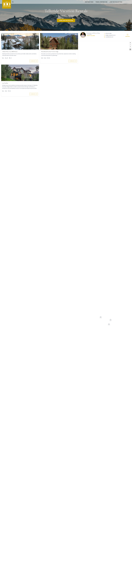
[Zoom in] (130, 43)
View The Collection (66, 20)
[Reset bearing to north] (130, 47)
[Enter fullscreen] (130, 49)
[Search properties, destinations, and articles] (12, 2)
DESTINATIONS (89, 2)
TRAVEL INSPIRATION (101, 2)
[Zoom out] (130, 45)
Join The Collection (115, 2)
